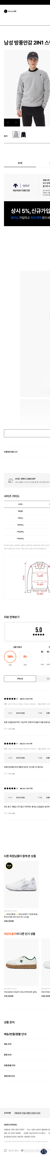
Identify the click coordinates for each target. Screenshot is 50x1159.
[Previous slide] (8, 123)
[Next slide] (16, 123)
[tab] (20, 678)
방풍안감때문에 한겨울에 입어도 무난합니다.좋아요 (23, 767)
